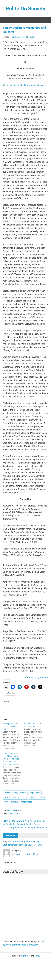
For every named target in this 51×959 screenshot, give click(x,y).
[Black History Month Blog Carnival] (35, 734)
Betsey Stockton (19, 793)
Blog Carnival (34, 793)
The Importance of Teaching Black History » (27, 827)
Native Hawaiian (11, 802)
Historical (21, 810)
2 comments (12, 813)
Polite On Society (25, 9)
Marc (32, 37)
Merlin (37, 956)
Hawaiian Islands (20, 797)
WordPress (25, 956)
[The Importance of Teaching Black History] (13, 736)
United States (26, 802)
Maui (42, 797)
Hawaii (7, 797)
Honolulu (34, 797)
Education (11, 810)
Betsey (7, 793)
